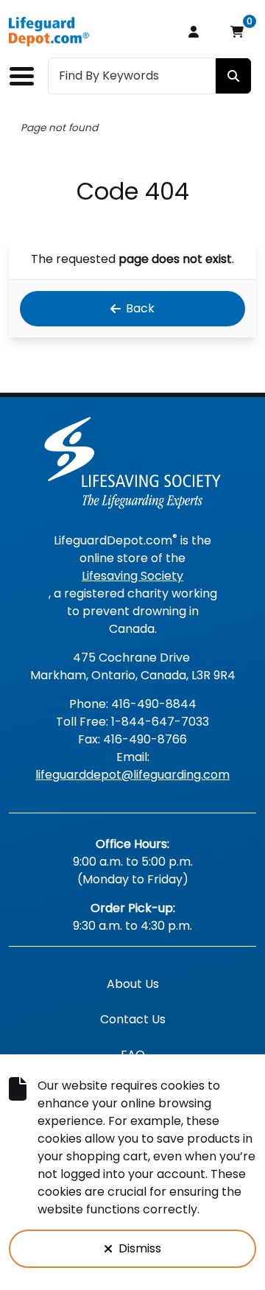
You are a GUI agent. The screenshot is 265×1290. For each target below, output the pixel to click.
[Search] (233, 76)
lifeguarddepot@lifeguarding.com (132, 774)
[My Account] (193, 31)
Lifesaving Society (132, 575)
